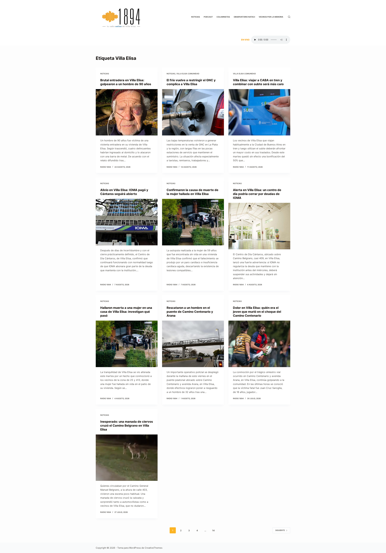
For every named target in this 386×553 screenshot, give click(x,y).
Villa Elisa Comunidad (187, 73)
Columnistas (223, 17)
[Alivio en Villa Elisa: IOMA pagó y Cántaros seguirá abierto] (127, 222)
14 (213, 530)
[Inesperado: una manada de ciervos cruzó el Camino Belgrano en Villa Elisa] (127, 457)
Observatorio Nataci (244, 17)
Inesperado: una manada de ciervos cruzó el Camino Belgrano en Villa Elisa (126, 425)
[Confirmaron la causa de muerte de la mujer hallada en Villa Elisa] (193, 222)
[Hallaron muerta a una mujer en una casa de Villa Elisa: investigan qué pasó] (127, 344)
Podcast (208, 17)
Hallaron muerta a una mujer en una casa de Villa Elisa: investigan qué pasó (126, 311)
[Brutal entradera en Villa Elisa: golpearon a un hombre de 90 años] (127, 112)
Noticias (195, 17)
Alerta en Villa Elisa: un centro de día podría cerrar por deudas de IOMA (257, 194)
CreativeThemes (153, 547)
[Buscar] (289, 17)
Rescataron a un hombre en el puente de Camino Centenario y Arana (190, 311)
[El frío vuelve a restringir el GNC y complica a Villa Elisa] (193, 112)
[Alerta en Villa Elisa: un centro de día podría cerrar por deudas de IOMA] (259, 226)
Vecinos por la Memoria (271, 17)
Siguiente (280, 530)
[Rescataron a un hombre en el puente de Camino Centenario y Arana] (193, 344)
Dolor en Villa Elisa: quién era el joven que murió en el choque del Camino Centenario (257, 311)
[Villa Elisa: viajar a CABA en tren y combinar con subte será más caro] (259, 112)
